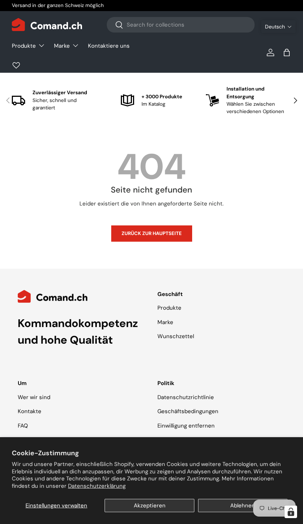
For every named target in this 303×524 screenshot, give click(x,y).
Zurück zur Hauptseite (152, 233)
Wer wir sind (34, 397)
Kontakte (29, 411)
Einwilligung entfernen (186, 425)
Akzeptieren (150, 505)
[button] (278, 26)
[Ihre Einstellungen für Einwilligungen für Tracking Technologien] (291, 512)
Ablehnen (242, 505)
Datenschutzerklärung (97, 486)
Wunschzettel (175, 336)
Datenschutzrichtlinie (185, 397)
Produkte (169, 308)
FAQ (23, 425)
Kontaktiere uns (109, 46)
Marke (165, 322)
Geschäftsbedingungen (187, 411)
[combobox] (181, 25)
